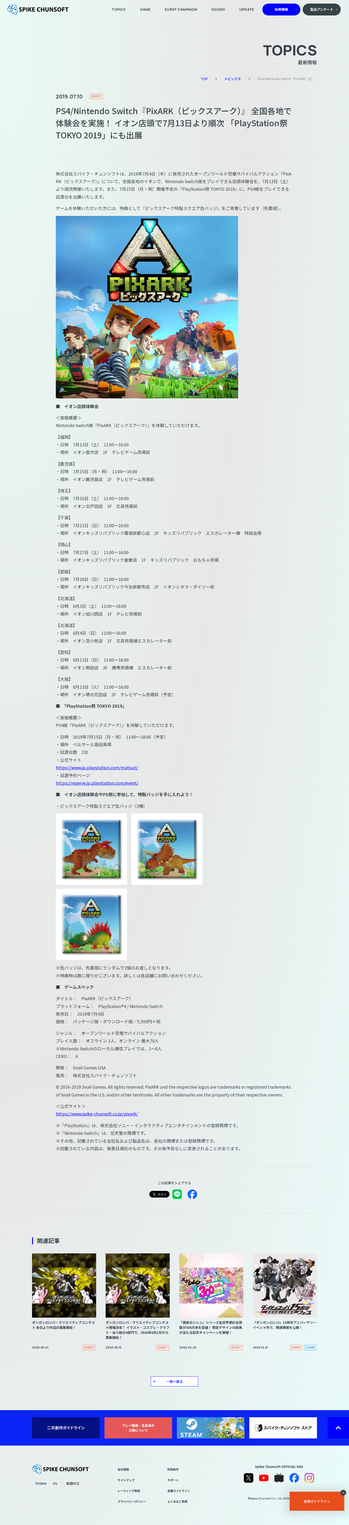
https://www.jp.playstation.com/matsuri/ (97, 767)
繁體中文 (73, 1483)
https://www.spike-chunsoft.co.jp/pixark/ (97, 1114)
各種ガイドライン (178, 1491)
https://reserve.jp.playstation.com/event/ (97, 783)
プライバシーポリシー (132, 1501)
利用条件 (173, 1469)
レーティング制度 (129, 1491)
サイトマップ (126, 1480)
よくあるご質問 (177, 1501)
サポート (173, 1480)
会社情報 (123, 1469)
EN (55, 1483)
